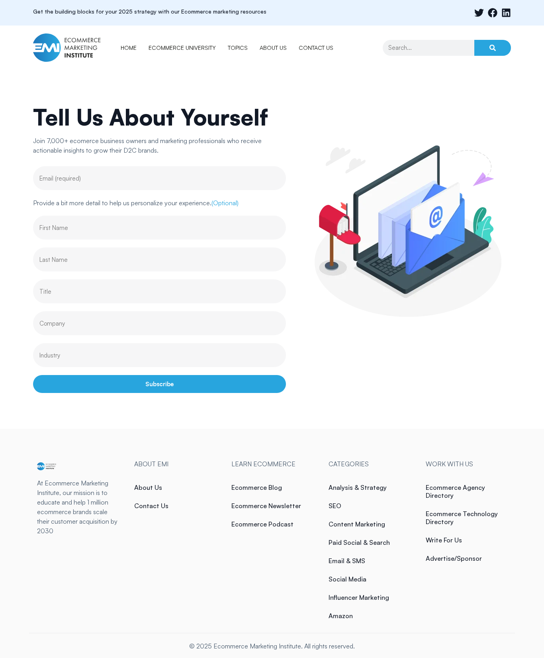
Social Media (347, 579)
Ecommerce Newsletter (266, 506)
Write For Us (444, 540)
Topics (238, 47)
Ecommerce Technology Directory (462, 518)
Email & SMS (347, 561)
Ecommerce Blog (256, 487)
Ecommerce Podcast (262, 524)
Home (129, 47)
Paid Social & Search (359, 542)
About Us (273, 47)
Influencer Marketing (359, 597)
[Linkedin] (506, 13)
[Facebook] (492, 13)
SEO (335, 506)
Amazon (341, 616)
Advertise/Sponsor (454, 558)
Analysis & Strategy (358, 487)
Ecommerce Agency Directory (455, 491)
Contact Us (316, 47)
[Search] (492, 48)
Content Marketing (357, 524)
